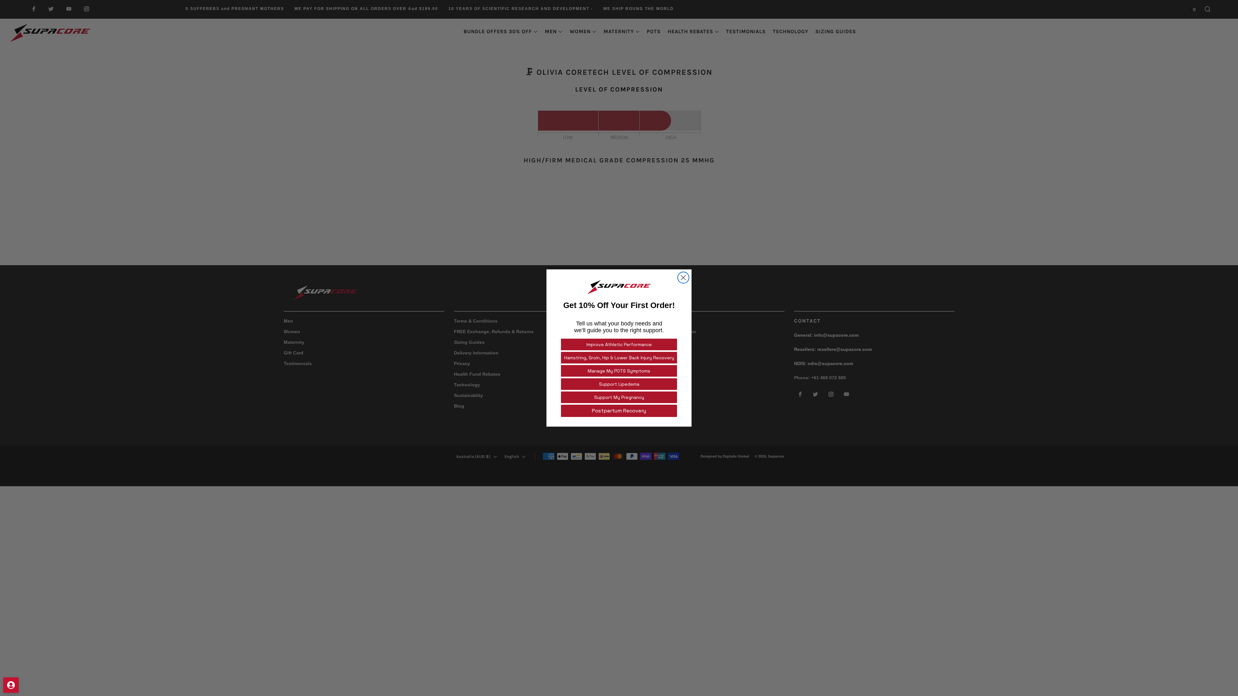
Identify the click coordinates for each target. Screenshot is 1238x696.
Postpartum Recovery (619, 410)
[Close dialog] (683, 277)
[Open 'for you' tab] (11, 685)
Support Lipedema (619, 384)
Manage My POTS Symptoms (619, 371)
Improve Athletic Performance (619, 344)
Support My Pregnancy (619, 397)
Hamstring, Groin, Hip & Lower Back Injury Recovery (619, 358)
